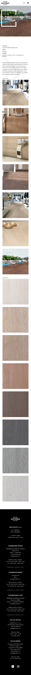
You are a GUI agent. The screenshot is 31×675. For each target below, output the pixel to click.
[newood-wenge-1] (15, 261)
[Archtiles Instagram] (18, 666)
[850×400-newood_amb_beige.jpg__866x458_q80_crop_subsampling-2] (15, 92)
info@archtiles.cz (15, 556)
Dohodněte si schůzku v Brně (15, 590)
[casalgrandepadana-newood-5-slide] (15, 205)
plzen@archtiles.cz (15, 603)
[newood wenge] (15, 404)
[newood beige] (15, 320)
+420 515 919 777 (15, 651)
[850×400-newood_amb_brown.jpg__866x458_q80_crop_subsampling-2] (15, 121)
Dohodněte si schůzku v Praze (15, 567)
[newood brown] (15, 376)
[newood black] (15, 432)
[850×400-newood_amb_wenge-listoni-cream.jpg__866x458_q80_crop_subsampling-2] (15, 177)
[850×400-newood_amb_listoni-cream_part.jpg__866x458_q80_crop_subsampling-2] (15, 149)
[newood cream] (15, 348)
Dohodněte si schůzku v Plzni (15, 614)
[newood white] (15, 488)
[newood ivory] (15, 292)
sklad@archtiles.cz (15, 628)
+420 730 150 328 (15, 554)
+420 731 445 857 (15, 626)
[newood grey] (15, 460)
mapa (19, 623)
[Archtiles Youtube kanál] (13, 666)
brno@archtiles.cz (15, 579)
